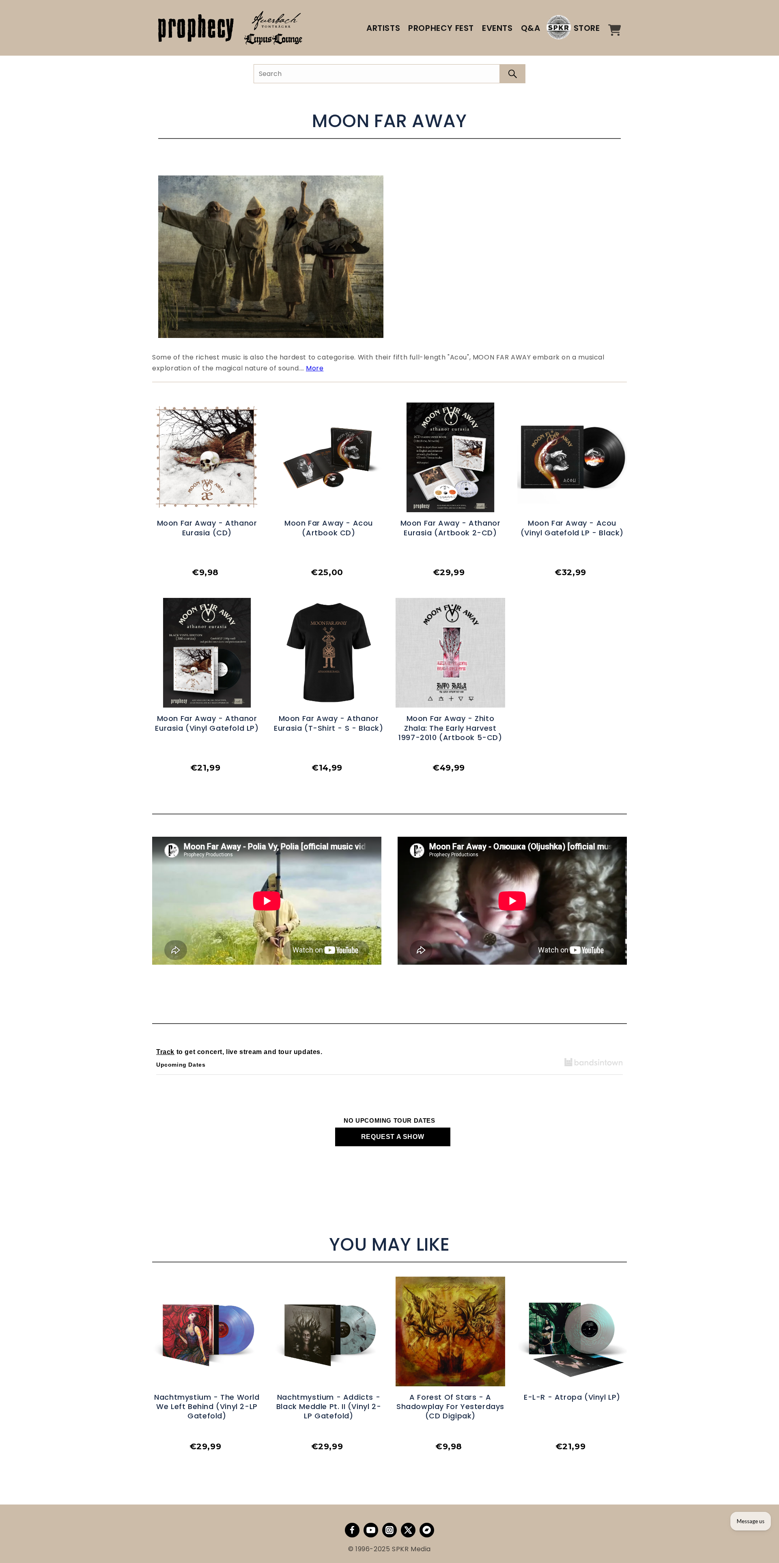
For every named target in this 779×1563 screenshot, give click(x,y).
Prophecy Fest (441, 28)
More (314, 368)
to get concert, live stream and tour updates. (239, 1051)
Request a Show (392, 1136)
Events (497, 28)
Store (587, 28)
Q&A (530, 28)
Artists (383, 28)
